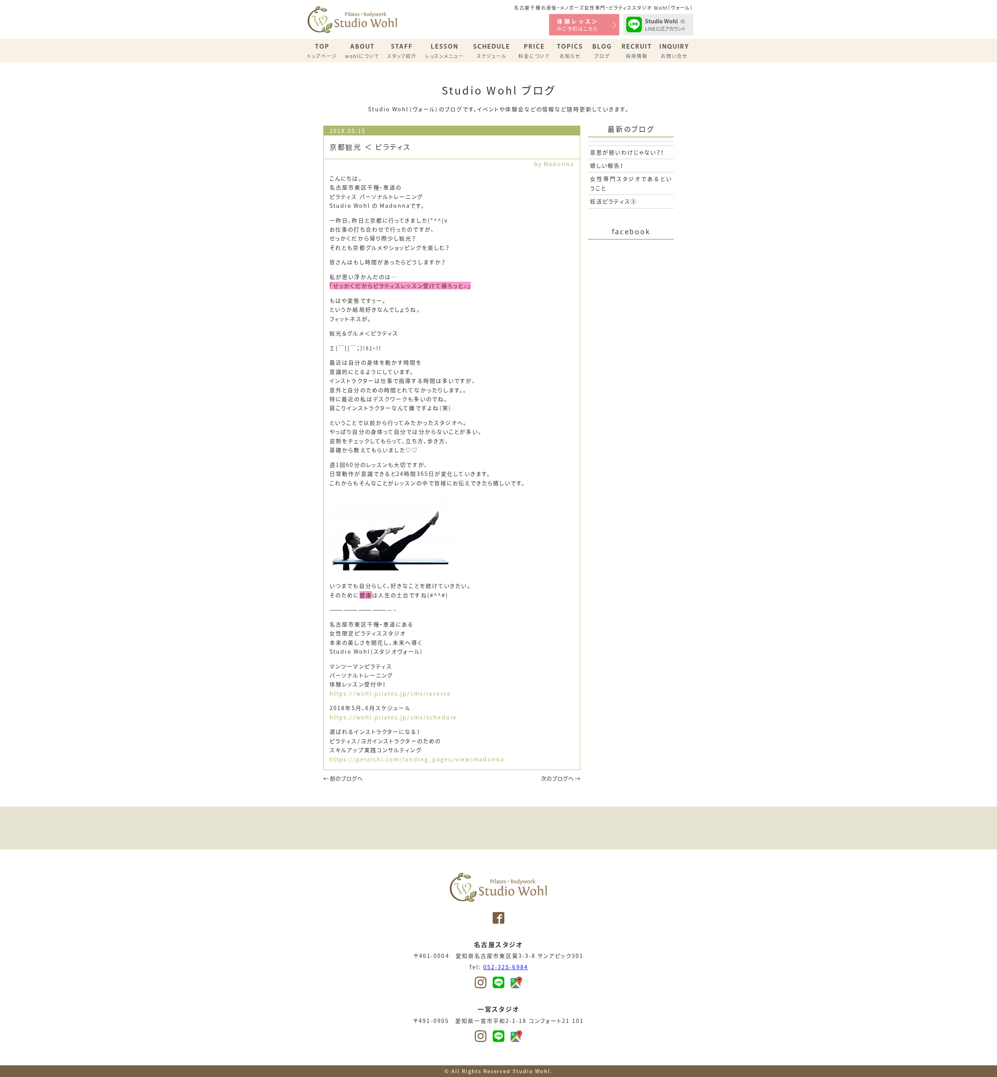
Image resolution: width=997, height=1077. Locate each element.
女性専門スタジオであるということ (631, 183)
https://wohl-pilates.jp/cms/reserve (390, 693)
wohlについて (362, 51)
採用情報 (637, 51)
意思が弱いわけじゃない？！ (627, 152)
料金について (534, 51)
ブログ (602, 51)
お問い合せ (674, 51)
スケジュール (491, 51)
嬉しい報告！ (607, 165)
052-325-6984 (505, 967)
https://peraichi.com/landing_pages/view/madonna (416, 759)
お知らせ (570, 51)
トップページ (322, 51)
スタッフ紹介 (402, 51)
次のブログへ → (560, 778)
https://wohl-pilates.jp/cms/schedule (393, 717)
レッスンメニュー (444, 51)
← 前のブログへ (343, 778)
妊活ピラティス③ (613, 201)
